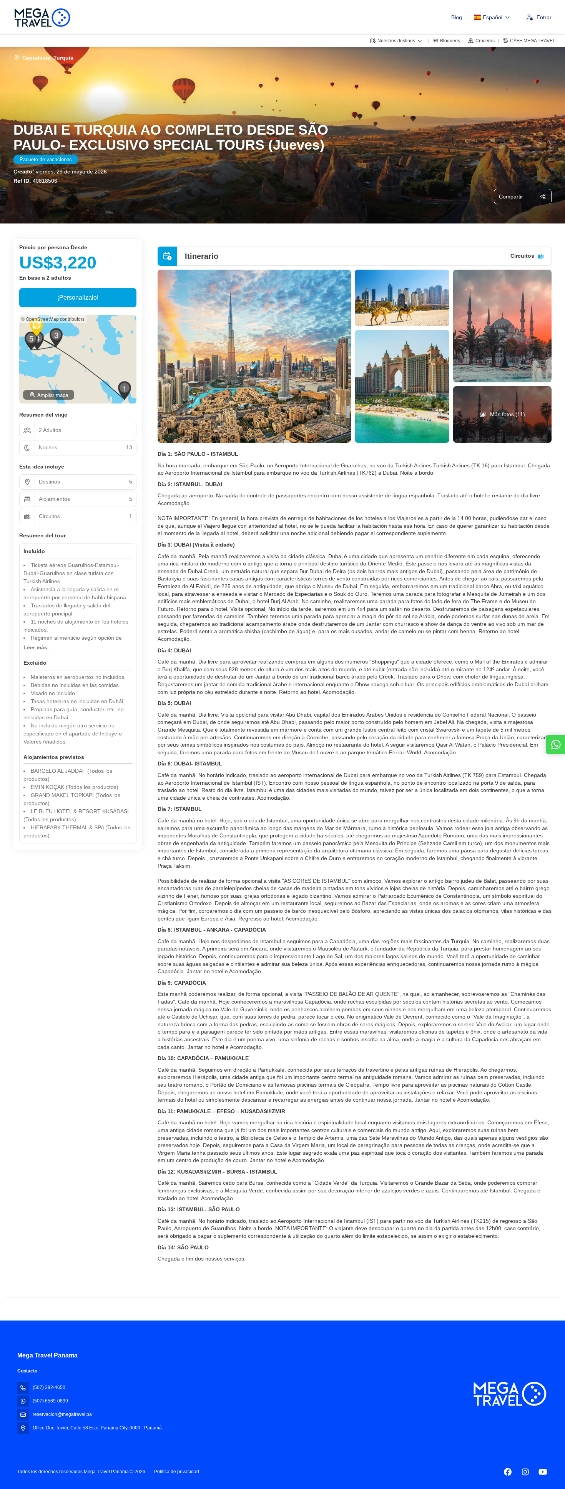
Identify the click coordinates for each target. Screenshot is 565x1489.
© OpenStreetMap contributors (53, 318)
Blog (456, 17)
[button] (124, 390)
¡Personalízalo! (77, 297)
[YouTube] (543, 1472)
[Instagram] (525, 1472)
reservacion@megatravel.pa (62, 1414)
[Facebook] (507, 1472)
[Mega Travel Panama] (509, 1393)
